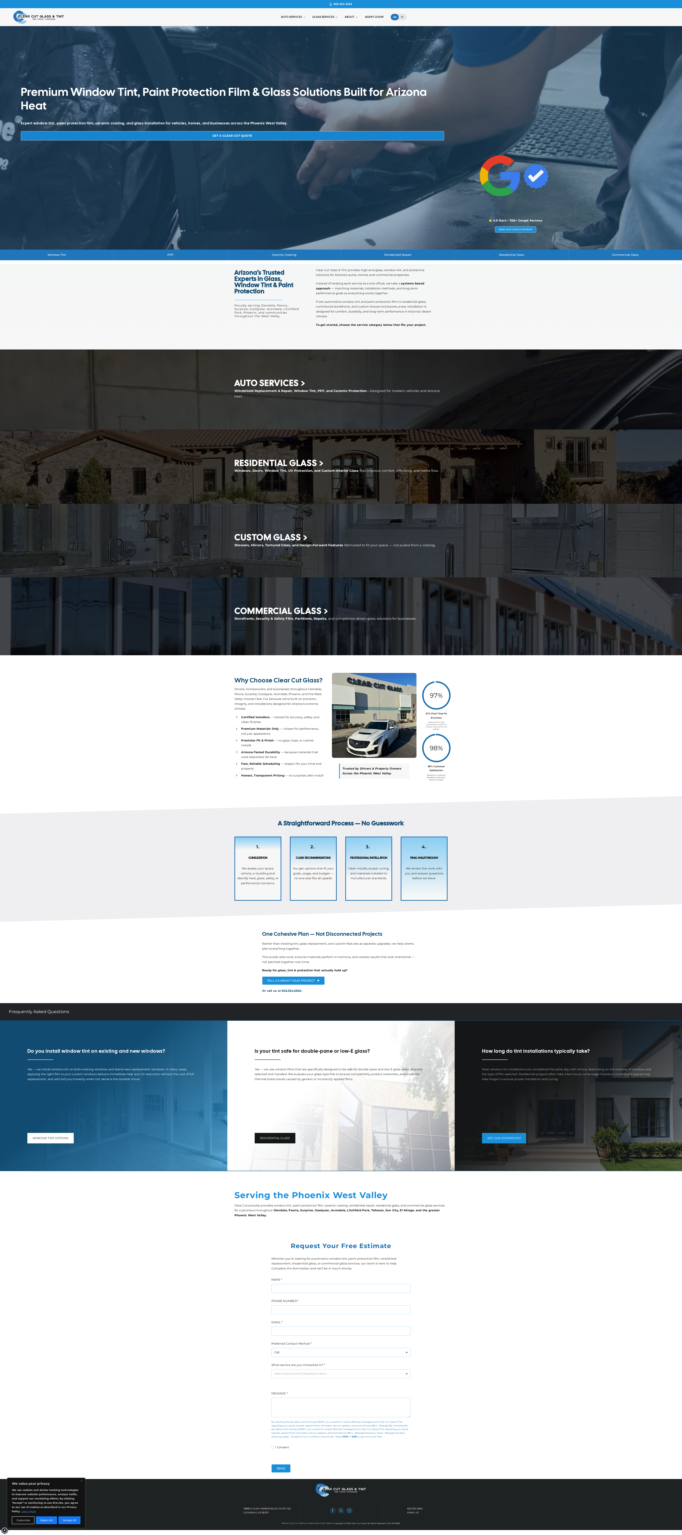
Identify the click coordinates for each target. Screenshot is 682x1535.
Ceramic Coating (284, 255)
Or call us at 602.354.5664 (282, 990)
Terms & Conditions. (352, 1455)
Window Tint (56, 255)
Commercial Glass (625, 255)
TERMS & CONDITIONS (309, 1523)
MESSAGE (279, 1393)
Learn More (28, 1511)
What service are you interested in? (298, 1365)
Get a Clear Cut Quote (232, 135)
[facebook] (332, 1510)
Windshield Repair (398, 255)
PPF (170, 255)
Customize (23, 1520)
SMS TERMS (327, 1523)
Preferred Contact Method (291, 1343)
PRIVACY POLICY (289, 1523)
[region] (46, 1503)
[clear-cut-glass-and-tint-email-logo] (39, 10)
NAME (276, 1279)
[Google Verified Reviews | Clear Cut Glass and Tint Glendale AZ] (515, 145)
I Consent (282, 1447)
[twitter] (341, 1510)
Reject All (46, 1520)
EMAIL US (413, 1512)
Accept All (69, 1520)
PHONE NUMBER (285, 1301)
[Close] (81, 1481)
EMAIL (277, 1322)
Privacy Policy (327, 1455)
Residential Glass (511, 255)
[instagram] (349, 1510)
